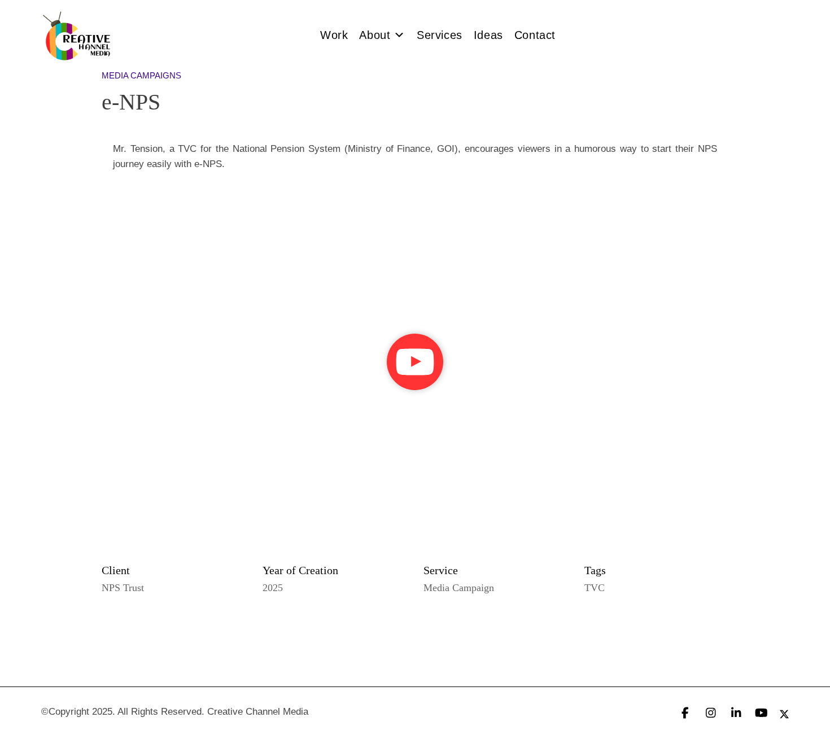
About (374, 35)
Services (439, 35)
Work (334, 35)
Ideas (488, 35)
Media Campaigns (141, 75)
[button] (415, 362)
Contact (535, 35)
